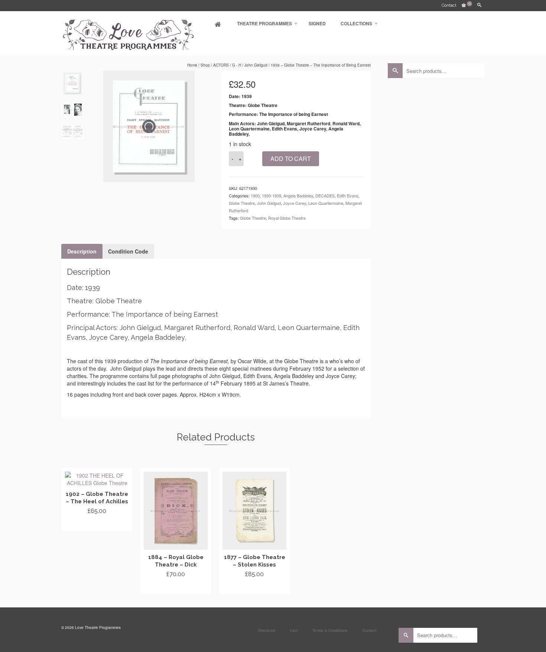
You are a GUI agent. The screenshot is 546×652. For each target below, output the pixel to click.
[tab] (82, 251)
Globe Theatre (242, 203)
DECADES (325, 195)
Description (82, 251)
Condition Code (128, 251)
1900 (255, 195)
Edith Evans (347, 195)
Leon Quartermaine (325, 203)
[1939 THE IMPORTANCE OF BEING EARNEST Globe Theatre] (72, 110)
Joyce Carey (294, 203)
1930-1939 (271, 195)
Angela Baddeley (298, 195)
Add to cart (290, 158)
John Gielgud (269, 203)
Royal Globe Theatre (287, 218)
